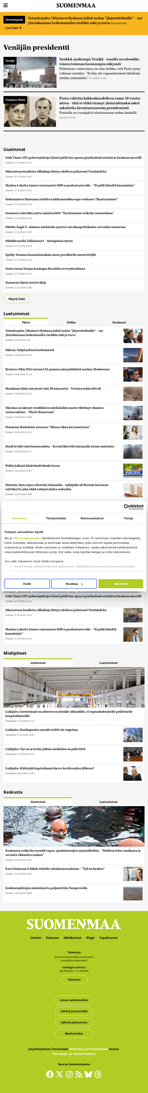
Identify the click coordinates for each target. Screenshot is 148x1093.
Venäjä (10, 60)
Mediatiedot (74, 1033)
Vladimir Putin (15, 100)
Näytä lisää (16, 299)
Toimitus (74, 979)
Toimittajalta (14, 19)
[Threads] (98, 1076)
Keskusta (52, 938)
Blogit (90, 938)
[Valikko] (5, 5)
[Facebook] (51, 1076)
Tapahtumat (108, 938)
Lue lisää (12, 28)
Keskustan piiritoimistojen (88, 1049)
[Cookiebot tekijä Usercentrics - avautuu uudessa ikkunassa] (127, 507)
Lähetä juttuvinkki (74, 1011)
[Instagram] (70, 1076)
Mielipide (10, 720)
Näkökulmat (73, 938)
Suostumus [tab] (20, 518)
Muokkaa (72, 583)
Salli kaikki (121, 583)
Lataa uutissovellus (74, 1000)
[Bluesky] (89, 1076)
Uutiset (9, 162)
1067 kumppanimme (27, 538)
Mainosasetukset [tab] (92, 518)
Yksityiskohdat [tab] (56, 518)
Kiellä (27, 583)
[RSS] (80, 1076)
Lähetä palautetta (74, 1022)
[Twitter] (60, 1076)
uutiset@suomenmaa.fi (74, 960)
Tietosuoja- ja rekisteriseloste (74, 1054)
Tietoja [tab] (128, 518)
